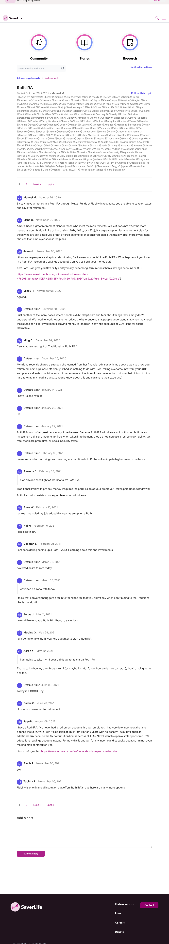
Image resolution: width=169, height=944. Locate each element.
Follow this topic (141, 93)
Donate (119, 932)
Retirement (51, 78)
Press (118, 913)
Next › (37, 184)
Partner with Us (124, 904)
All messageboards (28, 78)
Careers (120, 922)
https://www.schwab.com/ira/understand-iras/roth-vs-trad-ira (79, 751)
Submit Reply (30, 853)
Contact (149, 905)
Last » (50, 184)
